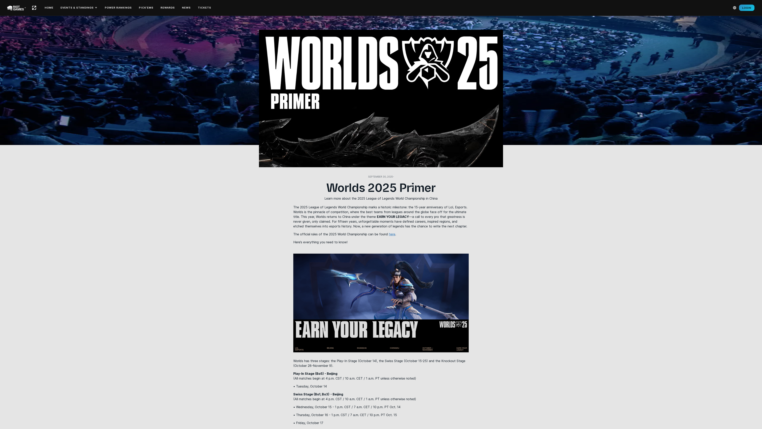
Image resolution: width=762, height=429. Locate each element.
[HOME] (34, 7)
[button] (79, 7)
